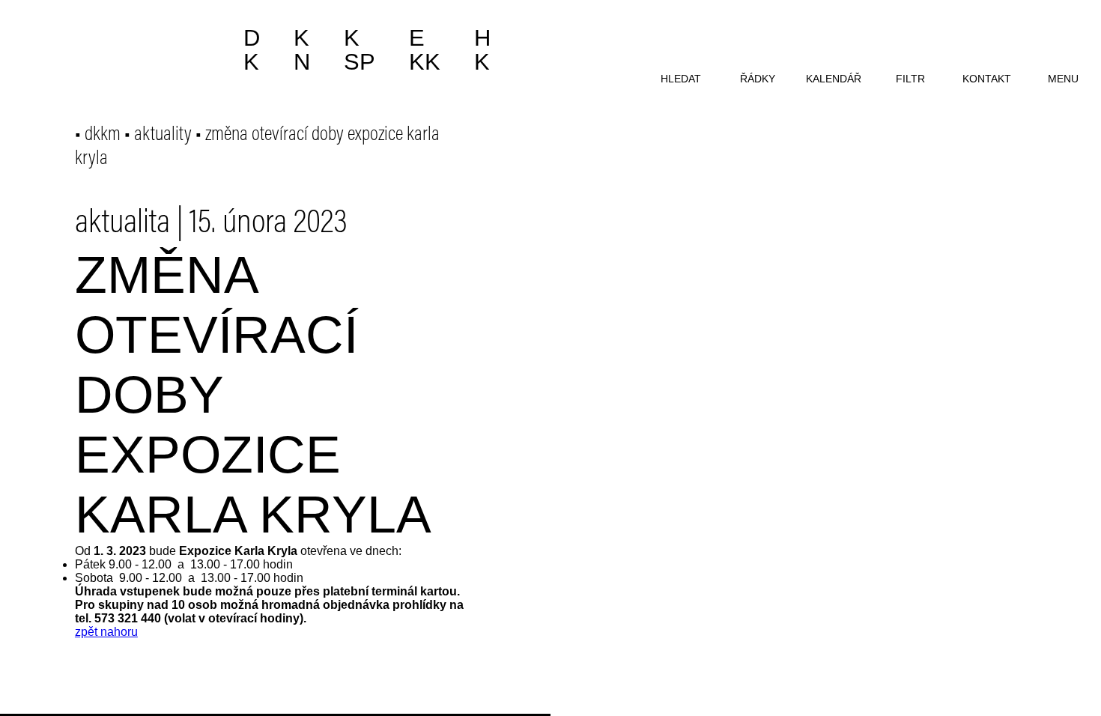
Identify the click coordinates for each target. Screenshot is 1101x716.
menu (1063, 79)
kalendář (833, 79)
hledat (681, 79)
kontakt (986, 79)
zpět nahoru (106, 631)
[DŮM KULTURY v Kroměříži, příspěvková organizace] (118, 43)
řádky (757, 79)
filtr (910, 79)
